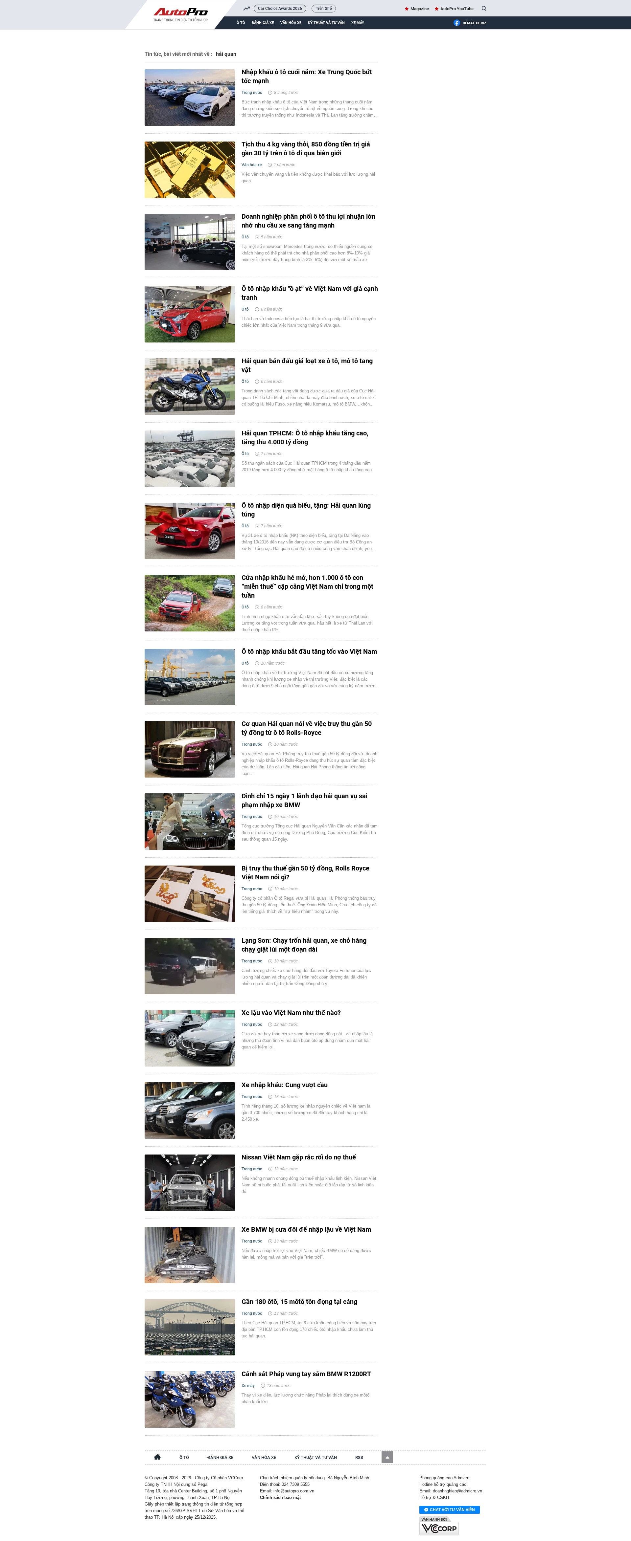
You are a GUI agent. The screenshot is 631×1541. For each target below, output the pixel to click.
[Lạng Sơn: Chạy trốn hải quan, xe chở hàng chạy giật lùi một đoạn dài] (190, 966)
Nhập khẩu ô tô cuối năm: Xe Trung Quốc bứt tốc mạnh (307, 76)
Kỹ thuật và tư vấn (326, 23)
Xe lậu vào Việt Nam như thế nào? (291, 1013)
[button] (387, 1457)
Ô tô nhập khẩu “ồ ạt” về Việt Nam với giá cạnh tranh (310, 293)
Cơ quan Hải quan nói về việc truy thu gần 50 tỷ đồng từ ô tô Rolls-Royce (307, 728)
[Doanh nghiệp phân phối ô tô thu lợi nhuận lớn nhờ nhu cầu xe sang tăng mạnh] (190, 242)
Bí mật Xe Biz (474, 23)
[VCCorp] (439, 1525)
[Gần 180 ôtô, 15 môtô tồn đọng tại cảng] (190, 1327)
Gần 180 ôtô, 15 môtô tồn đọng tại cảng (299, 1302)
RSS (359, 1457)
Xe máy (357, 23)
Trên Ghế (324, 8)
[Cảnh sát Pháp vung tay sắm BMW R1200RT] (190, 1399)
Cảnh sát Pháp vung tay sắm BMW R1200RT (306, 1374)
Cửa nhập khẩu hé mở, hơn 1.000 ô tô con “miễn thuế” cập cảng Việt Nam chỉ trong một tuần (307, 586)
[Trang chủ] (157, 1458)
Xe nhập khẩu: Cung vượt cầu (285, 1085)
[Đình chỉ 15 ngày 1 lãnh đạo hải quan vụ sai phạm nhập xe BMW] (190, 821)
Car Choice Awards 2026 (280, 8)
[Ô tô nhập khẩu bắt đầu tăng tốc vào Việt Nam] (190, 677)
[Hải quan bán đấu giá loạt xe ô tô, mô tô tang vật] (190, 386)
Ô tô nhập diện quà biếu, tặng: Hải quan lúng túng (306, 509)
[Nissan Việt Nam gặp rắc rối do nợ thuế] (190, 1183)
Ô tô (241, 23)
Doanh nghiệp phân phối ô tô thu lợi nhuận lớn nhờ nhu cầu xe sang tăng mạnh (308, 220)
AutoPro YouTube (457, 8)
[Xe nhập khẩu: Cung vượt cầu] (190, 1110)
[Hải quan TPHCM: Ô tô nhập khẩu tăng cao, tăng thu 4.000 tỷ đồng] (190, 458)
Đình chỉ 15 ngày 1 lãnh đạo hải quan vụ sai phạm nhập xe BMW (304, 800)
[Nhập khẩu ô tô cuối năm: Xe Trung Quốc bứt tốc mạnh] (190, 97)
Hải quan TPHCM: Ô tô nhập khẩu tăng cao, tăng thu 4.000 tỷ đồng (305, 437)
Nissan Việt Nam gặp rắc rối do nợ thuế (299, 1157)
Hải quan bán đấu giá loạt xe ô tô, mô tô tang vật (307, 365)
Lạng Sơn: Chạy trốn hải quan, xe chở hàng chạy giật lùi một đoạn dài (304, 944)
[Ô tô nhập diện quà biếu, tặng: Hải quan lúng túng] (190, 531)
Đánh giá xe (263, 23)
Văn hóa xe (290, 23)
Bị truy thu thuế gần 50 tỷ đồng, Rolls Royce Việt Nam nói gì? (305, 872)
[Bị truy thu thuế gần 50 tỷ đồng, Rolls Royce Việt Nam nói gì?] (190, 894)
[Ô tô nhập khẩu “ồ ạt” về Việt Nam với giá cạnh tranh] (190, 314)
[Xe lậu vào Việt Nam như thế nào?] (190, 1038)
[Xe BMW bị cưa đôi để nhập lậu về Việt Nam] (190, 1255)
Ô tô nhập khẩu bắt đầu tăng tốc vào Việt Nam (309, 651)
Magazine (419, 8)
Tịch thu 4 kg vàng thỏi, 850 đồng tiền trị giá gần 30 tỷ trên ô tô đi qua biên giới (306, 148)
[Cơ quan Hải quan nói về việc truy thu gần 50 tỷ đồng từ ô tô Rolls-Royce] (190, 749)
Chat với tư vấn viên (452, 1510)
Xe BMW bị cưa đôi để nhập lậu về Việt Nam (306, 1229)
